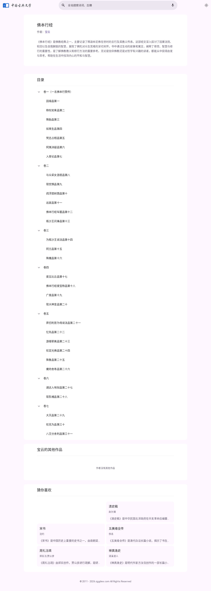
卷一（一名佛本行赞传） (58, 91)
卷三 (46, 230)
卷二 (46, 165)
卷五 (46, 313)
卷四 (46, 267)
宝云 (47, 32)
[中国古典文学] (17, 5)
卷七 (46, 406)
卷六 (46, 378)
